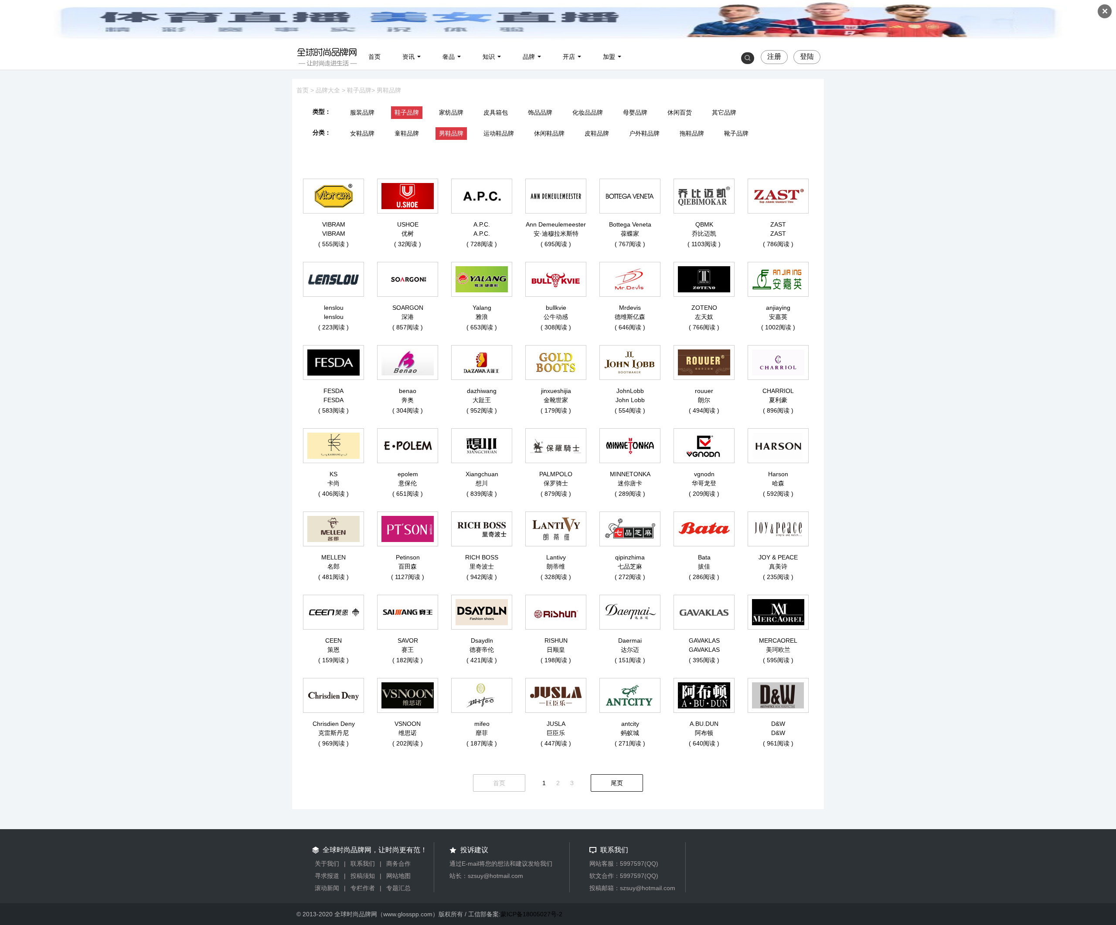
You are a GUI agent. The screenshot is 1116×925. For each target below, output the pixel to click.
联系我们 (362, 863)
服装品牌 (362, 112)
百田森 (407, 566)
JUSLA (556, 723)
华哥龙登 (704, 483)
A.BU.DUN (704, 723)
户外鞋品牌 (644, 133)
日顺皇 (556, 649)
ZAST (778, 224)
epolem (408, 474)
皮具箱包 (495, 112)
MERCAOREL (778, 640)
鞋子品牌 (359, 90)
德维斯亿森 (630, 316)
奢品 (448, 56)
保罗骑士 (556, 483)
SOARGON (407, 307)
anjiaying (778, 307)
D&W (778, 723)
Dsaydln (482, 640)
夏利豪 (778, 399)
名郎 (333, 566)
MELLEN (333, 557)
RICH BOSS (481, 557)
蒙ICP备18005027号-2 (531, 914)
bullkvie (556, 307)
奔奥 (407, 399)
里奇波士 (482, 566)
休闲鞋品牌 (549, 133)
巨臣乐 (556, 732)
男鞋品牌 (389, 90)
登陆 (807, 56)
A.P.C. (481, 224)
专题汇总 (398, 887)
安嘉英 (778, 316)
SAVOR (408, 640)
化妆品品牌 (587, 112)
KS (333, 474)
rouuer (704, 390)
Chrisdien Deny (334, 723)
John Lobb (630, 399)
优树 (407, 233)
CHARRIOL (778, 390)
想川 (482, 483)
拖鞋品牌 (692, 133)
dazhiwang (482, 390)
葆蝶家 (630, 233)
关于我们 (327, 863)
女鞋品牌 (362, 133)
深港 (407, 316)
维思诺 (407, 732)
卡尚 (333, 483)
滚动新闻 (327, 887)
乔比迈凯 (704, 233)
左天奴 (704, 316)
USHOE (407, 224)
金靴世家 (556, 399)
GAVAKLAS (704, 640)
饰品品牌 (540, 112)
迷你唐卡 (630, 483)
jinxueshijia (556, 390)
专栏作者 (362, 887)
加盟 (609, 56)
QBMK (704, 224)
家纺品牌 (451, 112)
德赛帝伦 (482, 649)
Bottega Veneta (630, 224)
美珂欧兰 (778, 649)
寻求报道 (327, 875)
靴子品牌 (736, 133)
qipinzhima (630, 557)
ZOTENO (704, 307)
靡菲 (482, 732)
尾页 (617, 782)
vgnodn (704, 474)
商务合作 (398, 863)
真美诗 (778, 566)
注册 (774, 56)
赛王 (407, 649)
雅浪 (482, 316)
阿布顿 (704, 732)
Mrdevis (630, 307)
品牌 (529, 56)
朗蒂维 (556, 566)
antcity (630, 723)
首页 (374, 56)
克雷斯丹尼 (333, 732)
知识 (489, 56)
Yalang (482, 307)
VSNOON (408, 723)
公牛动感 (556, 316)
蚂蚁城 (630, 732)
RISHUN (556, 640)
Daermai (630, 640)
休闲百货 (679, 112)
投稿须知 (362, 875)
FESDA (333, 390)
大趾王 (482, 399)
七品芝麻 (630, 566)
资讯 (408, 56)
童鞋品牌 (407, 133)
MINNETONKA (630, 474)
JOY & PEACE (778, 557)
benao (407, 390)
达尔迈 (630, 649)
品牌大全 (328, 90)
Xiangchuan (482, 474)
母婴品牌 (635, 112)
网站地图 (398, 875)
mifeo (482, 723)
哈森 (778, 483)
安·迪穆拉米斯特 (556, 233)
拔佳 (704, 566)
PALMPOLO (555, 474)
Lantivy (556, 557)
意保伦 (407, 483)
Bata (704, 557)
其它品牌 (724, 112)
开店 (569, 56)
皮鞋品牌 (597, 133)
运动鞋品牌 (498, 133)
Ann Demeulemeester (556, 224)
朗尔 (704, 399)
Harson (778, 474)
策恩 (333, 649)
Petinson (408, 557)
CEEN (333, 640)
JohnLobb (630, 390)
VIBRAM (333, 224)
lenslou (334, 307)
